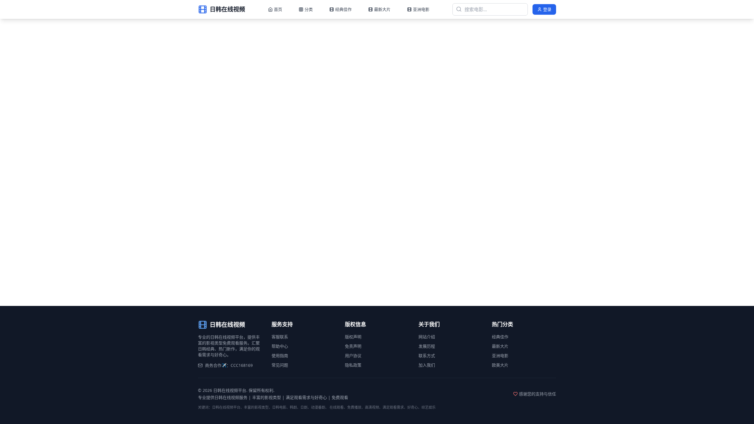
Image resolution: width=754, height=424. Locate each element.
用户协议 (353, 355)
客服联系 (280, 336)
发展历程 (427, 346)
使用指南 (280, 355)
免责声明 (353, 346)
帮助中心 (280, 346)
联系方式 (427, 355)
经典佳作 (500, 336)
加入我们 (427, 365)
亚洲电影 (500, 355)
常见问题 (280, 365)
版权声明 (353, 336)
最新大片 (500, 346)
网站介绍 (427, 336)
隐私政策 (353, 365)
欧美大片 (500, 365)
